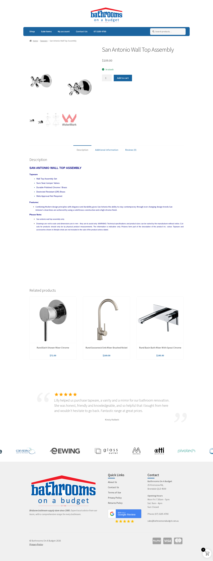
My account (64, 31)
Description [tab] (82, 149)
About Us (112, 482)
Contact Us (81, 31)
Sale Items (46, 31)
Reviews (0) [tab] (130, 149)
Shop (32, 31)
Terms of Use (114, 492)
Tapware (44, 40)
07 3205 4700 (100, 31)
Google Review (126, 514)
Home (35, 40)
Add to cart (123, 77)
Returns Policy (115, 502)
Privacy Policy (115, 497)
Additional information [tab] (106, 149)
